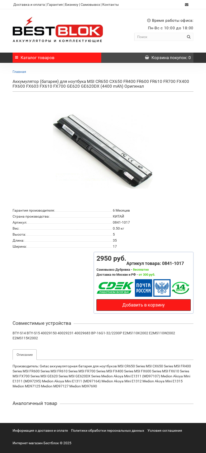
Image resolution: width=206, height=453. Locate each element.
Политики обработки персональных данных (107, 430)
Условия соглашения (164, 430)
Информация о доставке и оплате (40, 430)
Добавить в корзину (143, 305)
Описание (25, 355)
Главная (19, 72)
